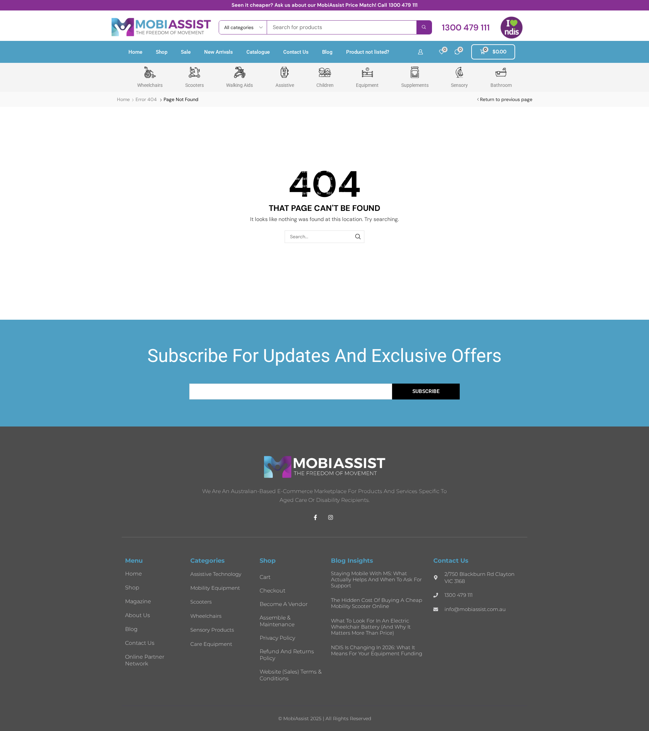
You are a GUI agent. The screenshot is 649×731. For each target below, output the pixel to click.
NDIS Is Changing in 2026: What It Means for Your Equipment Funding (376, 650)
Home (135, 52)
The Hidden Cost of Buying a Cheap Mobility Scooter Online (376, 603)
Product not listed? (367, 52)
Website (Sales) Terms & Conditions (290, 675)
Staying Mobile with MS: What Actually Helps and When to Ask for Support (376, 579)
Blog (327, 52)
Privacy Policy (277, 638)
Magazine (138, 601)
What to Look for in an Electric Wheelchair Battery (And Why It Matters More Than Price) (371, 626)
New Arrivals (218, 52)
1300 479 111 (403, 5)
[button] (466, 27)
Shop (161, 52)
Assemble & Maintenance (277, 621)
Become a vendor (284, 604)
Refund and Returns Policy (287, 654)
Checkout (272, 590)
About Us (137, 615)
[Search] (424, 27)
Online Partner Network (144, 660)
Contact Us (296, 52)
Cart (265, 577)
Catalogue (258, 52)
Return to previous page (506, 99)
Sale (186, 52)
